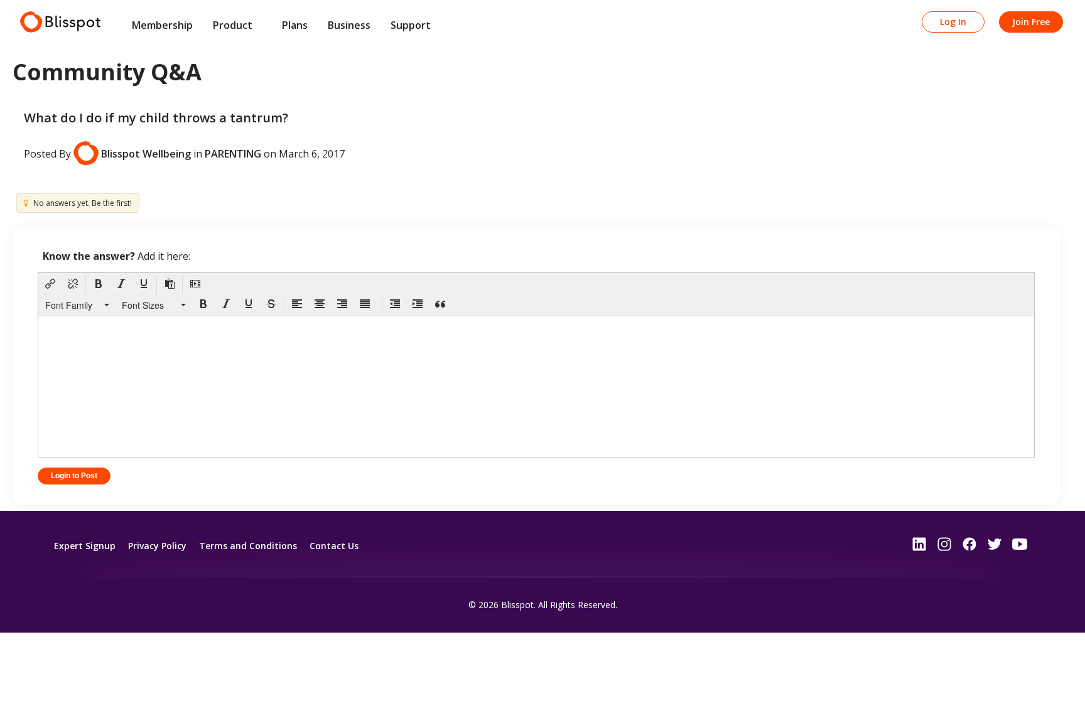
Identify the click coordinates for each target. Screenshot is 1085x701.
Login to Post (74, 475)
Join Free (1031, 22)
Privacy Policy (157, 546)
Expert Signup (85, 546)
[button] (50, 285)
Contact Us (334, 546)
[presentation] (50, 285)
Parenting (233, 153)
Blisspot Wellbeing (146, 153)
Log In (953, 22)
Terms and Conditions (248, 546)
